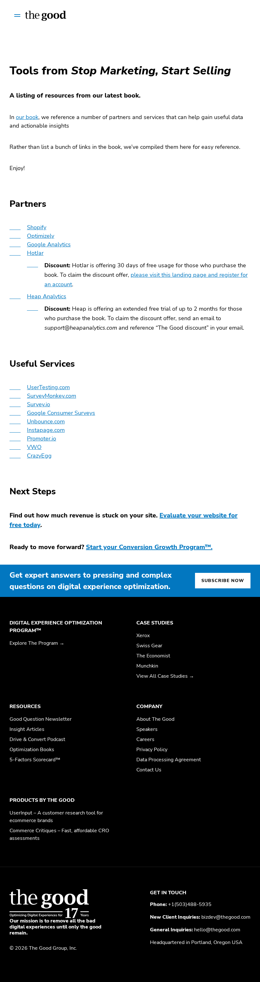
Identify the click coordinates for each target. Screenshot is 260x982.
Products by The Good (42, 800)
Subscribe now (222, 581)
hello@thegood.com (217, 929)
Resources (25, 706)
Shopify (36, 227)
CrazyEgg (39, 455)
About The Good (155, 719)
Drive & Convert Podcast (37, 739)
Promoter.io (41, 438)
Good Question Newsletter (41, 719)
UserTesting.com (48, 387)
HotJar (35, 253)
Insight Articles (27, 729)
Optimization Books (32, 749)
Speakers (147, 729)
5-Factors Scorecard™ (35, 759)
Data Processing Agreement (168, 759)
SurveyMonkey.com (51, 396)
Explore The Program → (37, 643)
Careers (145, 739)
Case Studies (154, 622)
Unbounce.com (46, 421)
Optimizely (40, 236)
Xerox (143, 635)
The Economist (153, 655)
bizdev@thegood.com (225, 917)
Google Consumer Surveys (61, 413)
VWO (34, 447)
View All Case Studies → (165, 676)
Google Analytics (49, 244)
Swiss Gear (149, 645)
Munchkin (147, 665)
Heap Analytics (46, 296)
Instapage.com (46, 430)
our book (27, 117)
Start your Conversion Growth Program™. (149, 547)
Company (149, 706)
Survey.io (38, 404)
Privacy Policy (151, 749)
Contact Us (148, 769)
